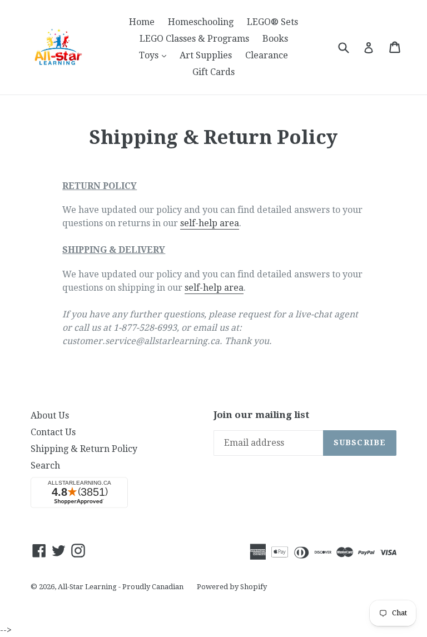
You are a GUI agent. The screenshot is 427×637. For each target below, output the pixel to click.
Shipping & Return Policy (84, 449)
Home (142, 22)
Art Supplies (206, 55)
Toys (155, 55)
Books (275, 38)
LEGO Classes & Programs (194, 38)
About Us (50, 415)
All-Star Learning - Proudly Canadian (120, 587)
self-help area (209, 223)
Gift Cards (213, 72)
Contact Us (53, 432)
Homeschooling (201, 22)
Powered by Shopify (232, 587)
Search (45, 465)
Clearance (266, 55)
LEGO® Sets (272, 22)
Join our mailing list (262, 414)
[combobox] (350, 47)
